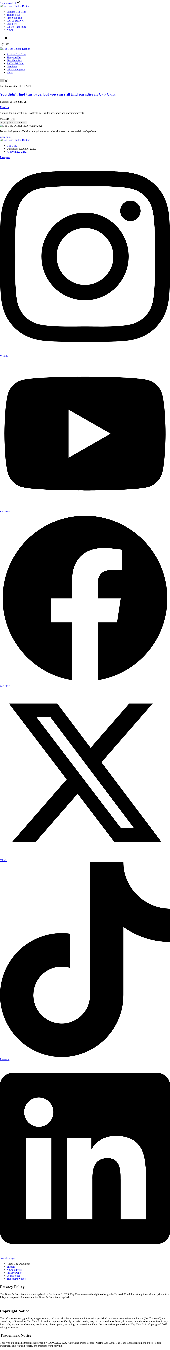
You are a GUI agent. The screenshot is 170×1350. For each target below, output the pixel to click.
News (10, 29)
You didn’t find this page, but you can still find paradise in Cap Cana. (58, 94)
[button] (4, 38)
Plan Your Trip (14, 17)
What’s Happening (16, 26)
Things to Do (14, 14)
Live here (12, 23)
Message (5, 118)
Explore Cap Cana (16, 11)
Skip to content (8, 3)
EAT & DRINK (15, 20)
